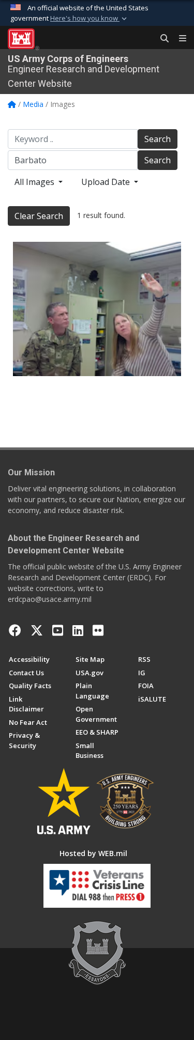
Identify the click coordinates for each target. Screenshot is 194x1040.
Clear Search (38, 216)
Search (157, 139)
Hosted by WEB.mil (93, 853)
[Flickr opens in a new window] (98, 630)
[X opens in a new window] (37, 630)
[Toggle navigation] (178, 39)
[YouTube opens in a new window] (57, 630)
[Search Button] (161, 39)
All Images (35, 182)
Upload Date (106, 182)
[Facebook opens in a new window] (15, 630)
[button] (89, 18)
